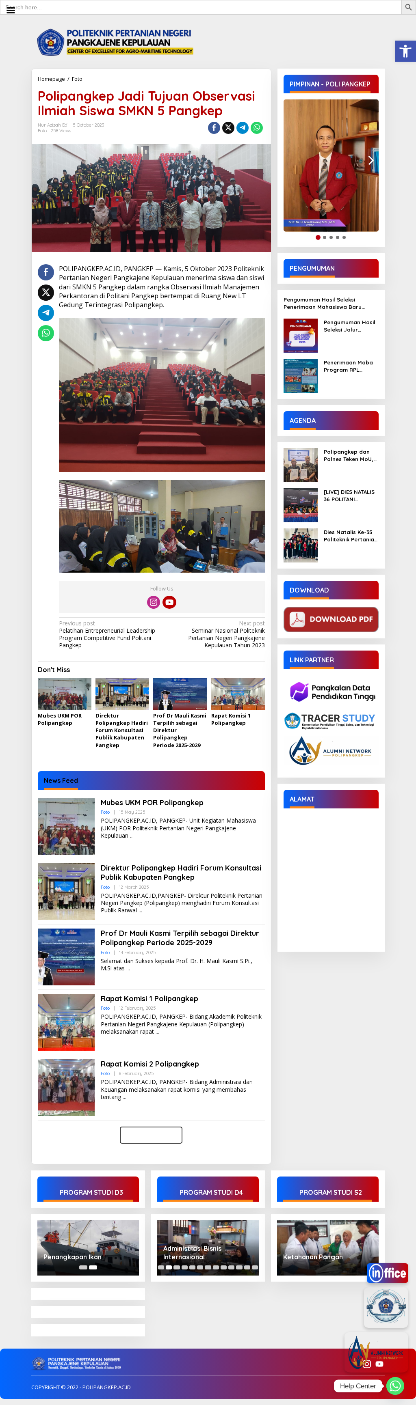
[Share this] (214, 128)
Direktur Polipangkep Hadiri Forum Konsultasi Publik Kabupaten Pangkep (121, 730)
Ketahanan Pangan (313, 1257)
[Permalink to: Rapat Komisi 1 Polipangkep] (238, 694)
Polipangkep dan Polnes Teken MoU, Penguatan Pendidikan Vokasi (348, 455)
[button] (405, 51)
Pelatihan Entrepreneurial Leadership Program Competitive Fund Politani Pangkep (107, 634)
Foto (77, 78)
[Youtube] (169, 602)
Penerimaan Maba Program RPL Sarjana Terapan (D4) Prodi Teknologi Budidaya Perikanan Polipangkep (351, 366)
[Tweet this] (228, 128)
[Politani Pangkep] (123, 41)
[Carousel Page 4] (185, 1267)
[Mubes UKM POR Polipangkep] (132, 835)
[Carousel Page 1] (83, 1267)
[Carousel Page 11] (239, 1267)
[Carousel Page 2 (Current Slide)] (93, 1267)
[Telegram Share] (242, 128)
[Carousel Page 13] (255, 1267)
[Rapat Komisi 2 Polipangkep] (124, 1097)
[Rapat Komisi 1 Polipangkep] (157, 1031)
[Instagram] (153, 602)
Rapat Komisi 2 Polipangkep (150, 1064)
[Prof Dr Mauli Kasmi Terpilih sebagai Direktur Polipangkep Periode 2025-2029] (128, 968)
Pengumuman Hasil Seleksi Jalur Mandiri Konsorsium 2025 (350, 326)
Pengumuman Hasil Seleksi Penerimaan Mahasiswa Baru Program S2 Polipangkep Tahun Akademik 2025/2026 (326, 303)
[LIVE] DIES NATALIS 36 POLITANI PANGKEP (349, 496)
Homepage (51, 78)
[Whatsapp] (257, 128)
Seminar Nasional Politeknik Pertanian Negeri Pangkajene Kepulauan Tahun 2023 (226, 634)
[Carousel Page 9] (224, 1267)
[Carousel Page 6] (200, 1267)
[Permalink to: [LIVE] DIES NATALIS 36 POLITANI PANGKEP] (301, 505)
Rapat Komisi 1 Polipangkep (231, 719)
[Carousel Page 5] (192, 1267)
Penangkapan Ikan (72, 1257)
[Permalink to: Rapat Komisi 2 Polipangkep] (66, 1087)
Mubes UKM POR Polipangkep (60, 719)
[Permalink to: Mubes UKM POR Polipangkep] (64, 694)
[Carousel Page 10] (231, 1267)
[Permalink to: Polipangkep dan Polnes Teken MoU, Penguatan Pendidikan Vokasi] (301, 464)
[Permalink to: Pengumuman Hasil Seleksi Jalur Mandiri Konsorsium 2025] (301, 335)
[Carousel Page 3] (176, 1267)
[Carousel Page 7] (208, 1267)
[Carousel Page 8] (216, 1267)
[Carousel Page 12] (247, 1267)
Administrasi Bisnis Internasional (192, 1252)
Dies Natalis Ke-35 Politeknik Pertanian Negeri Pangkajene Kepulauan (350, 536)
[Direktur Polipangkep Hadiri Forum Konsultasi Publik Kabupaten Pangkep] (140, 910)
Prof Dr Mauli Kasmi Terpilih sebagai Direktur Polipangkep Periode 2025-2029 (180, 938)
